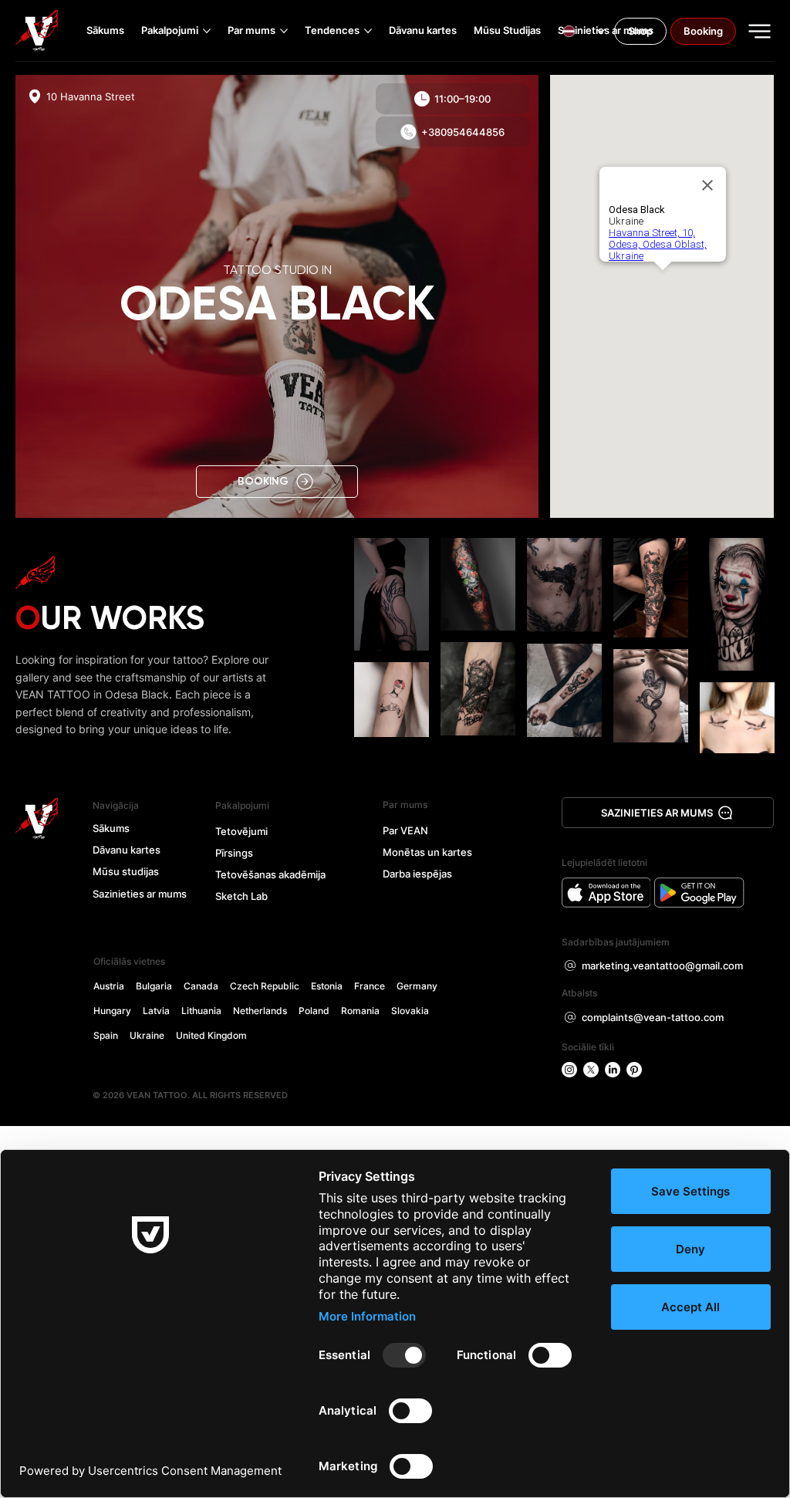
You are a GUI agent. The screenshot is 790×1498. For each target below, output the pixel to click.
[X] (591, 1069)
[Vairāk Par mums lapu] (284, 31)
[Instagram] (569, 1069)
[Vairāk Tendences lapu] (368, 31)
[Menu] (760, 31)
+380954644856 (463, 132)
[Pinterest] (634, 1069)
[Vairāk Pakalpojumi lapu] (207, 31)
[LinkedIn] (612, 1069)
